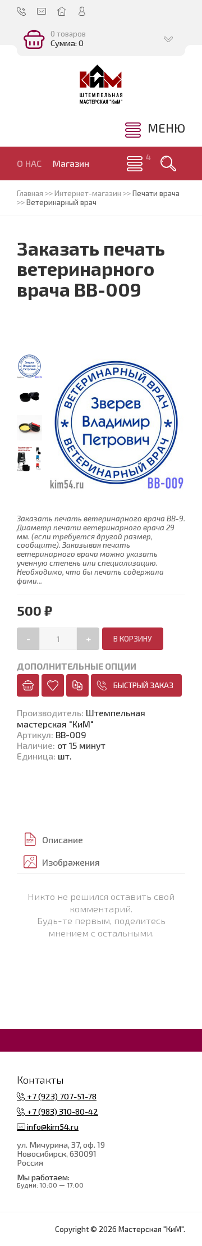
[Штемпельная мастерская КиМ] (101, 84)
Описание (62, 839)
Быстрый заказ (143, 685)
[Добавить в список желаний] (53, 685)
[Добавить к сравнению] (77, 685)
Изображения (71, 862)
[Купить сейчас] (28, 685)
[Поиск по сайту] (168, 163)
